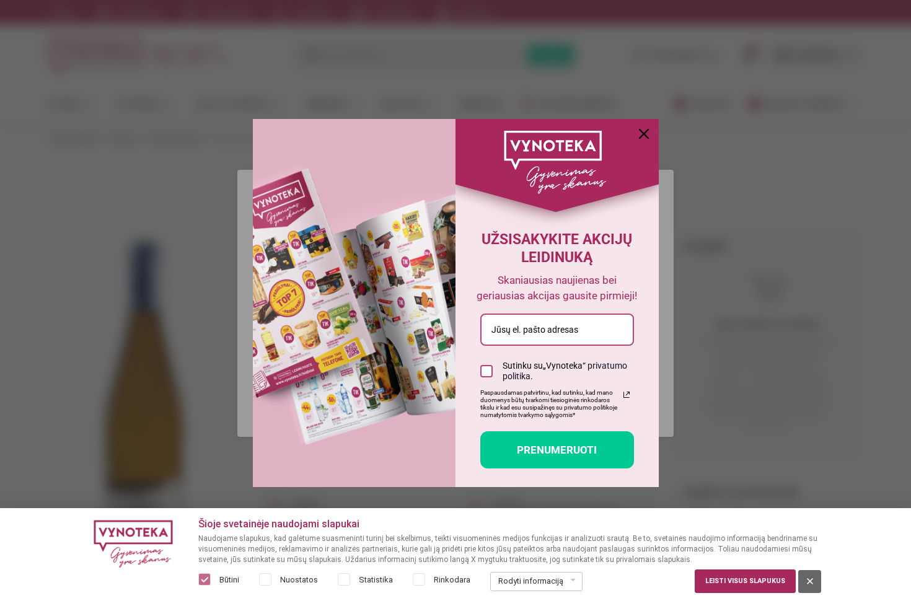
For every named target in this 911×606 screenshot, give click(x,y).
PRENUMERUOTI (557, 450)
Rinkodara (452, 579)
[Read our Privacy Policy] (626, 394)
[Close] (644, 134)
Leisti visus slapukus (745, 581)
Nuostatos (299, 579)
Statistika (376, 579)
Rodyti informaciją (530, 581)
